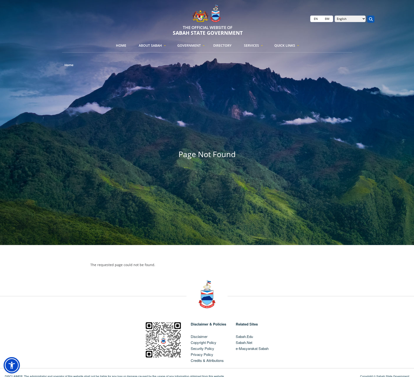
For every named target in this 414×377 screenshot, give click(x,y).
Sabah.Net (244, 342)
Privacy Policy (202, 354)
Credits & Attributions (207, 360)
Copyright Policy (203, 342)
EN (316, 19)
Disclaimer (199, 336)
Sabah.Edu (244, 336)
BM (327, 19)
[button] (12, 365)
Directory (222, 45)
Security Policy (202, 348)
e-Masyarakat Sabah (252, 348)
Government (189, 45)
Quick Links (284, 45)
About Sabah (150, 45)
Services (251, 45)
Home (121, 45)
